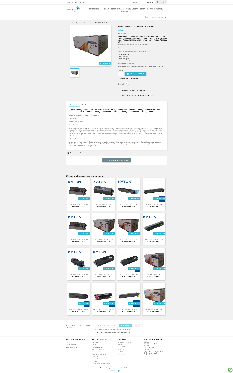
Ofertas (68, 342)
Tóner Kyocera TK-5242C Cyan (104, 239)
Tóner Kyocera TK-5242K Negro (153, 309)
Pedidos (120, 344)
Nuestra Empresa (97, 347)
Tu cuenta (122, 340)
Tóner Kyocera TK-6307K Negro (78, 309)
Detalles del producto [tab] (89, 105)
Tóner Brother (156, 9)
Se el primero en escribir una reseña (117, 160)
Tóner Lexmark (117, 9)
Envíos (94, 345)
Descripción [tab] (74, 105)
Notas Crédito (122, 347)
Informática (126, 12)
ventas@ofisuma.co (150, 355)
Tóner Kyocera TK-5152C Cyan (129, 204)
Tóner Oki (144, 9)
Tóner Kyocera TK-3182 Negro (78, 274)
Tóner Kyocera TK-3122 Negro (78, 204)
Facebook (137, 325)
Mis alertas (121, 354)
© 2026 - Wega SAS (116, 371)
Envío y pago (130, 368)
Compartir (127, 84)
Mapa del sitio (96, 359)
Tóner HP (105, 9)
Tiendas (94, 361)
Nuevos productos (71, 345)
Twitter (141, 325)
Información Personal (124, 342)
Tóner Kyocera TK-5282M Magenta (103, 309)
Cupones (120, 351)
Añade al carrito (135, 74)
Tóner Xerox (94, 9)
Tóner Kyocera (132, 9)
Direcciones (121, 349)
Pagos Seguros (96, 342)
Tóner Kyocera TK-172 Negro (103, 204)
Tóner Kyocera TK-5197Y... (129, 309)
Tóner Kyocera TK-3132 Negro (78, 239)
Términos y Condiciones (99, 352)
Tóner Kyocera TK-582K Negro (129, 274)
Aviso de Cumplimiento (99, 354)
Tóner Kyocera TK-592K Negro (104, 274)
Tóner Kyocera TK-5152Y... (154, 274)
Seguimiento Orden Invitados (101, 364)
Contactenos (95, 356)
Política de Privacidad (98, 349)
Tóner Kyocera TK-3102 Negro (129, 239)
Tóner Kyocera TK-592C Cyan (154, 239)
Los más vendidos (71, 347)
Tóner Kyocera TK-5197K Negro (153, 204)
